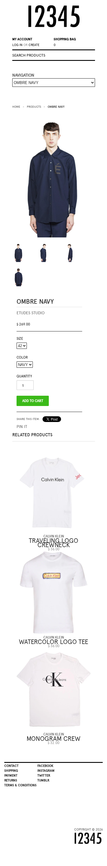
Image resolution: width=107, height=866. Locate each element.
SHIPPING (11, 771)
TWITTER (43, 775)
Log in (17, 45)
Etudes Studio (31, 313)
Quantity (24, 376)
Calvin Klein (53, 536)
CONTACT (11, 766)
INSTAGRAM (45, 771)
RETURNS (10, 780)
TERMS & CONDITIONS (20, 785)
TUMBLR (43, 780)
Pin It (22, 426)
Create (34, 45)
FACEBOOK (45, 766)
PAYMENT (10, 775)
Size (20, 339)
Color (22, 357)
